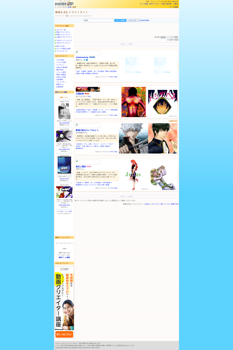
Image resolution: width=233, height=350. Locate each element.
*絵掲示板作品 (81, 110)
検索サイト (60, 84)
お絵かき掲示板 (61, 67)
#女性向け (95, 73)
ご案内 (175, 4)
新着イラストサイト (63, 34)
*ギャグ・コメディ (100, 144)
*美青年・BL (91, 71)
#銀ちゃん (89, 146)
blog (89, 96)
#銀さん (96, 146)
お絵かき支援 (61, 77)
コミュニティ (61, 82)
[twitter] (84, 60)
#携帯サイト (86, 112)
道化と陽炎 (81, 166)
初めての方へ (61, 46)
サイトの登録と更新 (63, 48)
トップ (57, 7)
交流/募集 (59, 79)
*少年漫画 (100, 71)
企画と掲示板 (166, 4)
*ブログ (110, 144)
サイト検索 (144, 4)
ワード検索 (173, 7)
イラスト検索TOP (171, 204)
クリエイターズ (61, 51)
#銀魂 (107, 146)
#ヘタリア (93, 185)
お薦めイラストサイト (64, 37)
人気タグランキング (63, 43)
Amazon (175, 1)
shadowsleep (82, 57)
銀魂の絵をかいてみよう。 (88, 130)
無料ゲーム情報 (64, 257)
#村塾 (82, 73)
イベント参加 (61, 72)
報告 (115, 77)
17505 (111, 188)
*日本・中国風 (81, 71)
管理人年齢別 (61, 74)
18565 (111, 115)
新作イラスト (155, 4)
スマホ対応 (60, 60)
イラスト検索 (66, 7)
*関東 (107, 71)
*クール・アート (104, 110)
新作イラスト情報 (61, 92)
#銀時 (102, 146)
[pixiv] (87, 60)
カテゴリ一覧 (61, 30)
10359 (111, 152)
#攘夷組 (88, 73)
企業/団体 (59, 87)
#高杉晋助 (112, 71)
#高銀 (78, 73)
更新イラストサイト (63, 32)
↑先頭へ (148, 204)
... (99, 73)
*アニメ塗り (88, 144)
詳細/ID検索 (144, 20)
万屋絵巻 (80, 94)
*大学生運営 (105, 183)
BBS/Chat (59, 70)
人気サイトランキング (64, 40)
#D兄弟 (78, 112)
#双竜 (104, 112)
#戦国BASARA (96, 112)
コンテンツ (60, 65)
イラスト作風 (61, 62)
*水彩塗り (79, 144)
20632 (111, 77)
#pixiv (86, 185)
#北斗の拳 (100, 185)
